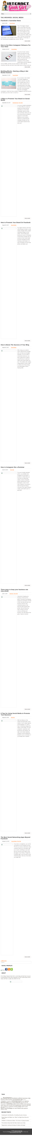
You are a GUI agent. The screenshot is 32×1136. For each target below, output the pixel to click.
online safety (3, 1105)
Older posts (4, 960)
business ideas (4, 1099)
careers (24, 1099)
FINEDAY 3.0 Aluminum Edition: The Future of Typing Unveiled (15, 1120)
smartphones (11, 1106)
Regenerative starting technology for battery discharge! (13, 1125)
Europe (23, 1101)
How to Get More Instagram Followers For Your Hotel (16, 45)
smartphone (5, 1106)
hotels (13, 1102)
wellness (2, 1109)
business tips (19, 1099)
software (23, 1106)
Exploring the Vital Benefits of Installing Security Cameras (14, 1115)
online (21, 1104)
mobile (14, 1104)
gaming (3, 1102)
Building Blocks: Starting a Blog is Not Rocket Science (14, 71)
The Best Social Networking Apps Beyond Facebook (15, 837)
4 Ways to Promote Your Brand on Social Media (15, 99)
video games (24, 1108)
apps (2, 1098)
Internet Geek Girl (18, 1130)
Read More (27, 41)
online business (27, 1104)
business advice (17, 1098)
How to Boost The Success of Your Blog (15, 345)
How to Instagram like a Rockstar (12, 467)
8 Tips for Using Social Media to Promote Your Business (15, 714)
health (7, 1102)
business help (26, 1098)
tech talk (14, 1108)
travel (19, 1108)
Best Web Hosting (18, 1132)
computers (3, 1101)
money (18, 1104)
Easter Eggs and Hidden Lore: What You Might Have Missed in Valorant (15, 1118)
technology (8, 1108)
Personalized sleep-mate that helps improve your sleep (13, 1122)
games (27, 1101)
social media (17, 1106)
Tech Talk (21, 102)
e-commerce (8, 1101)
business (7, 1098)
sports (26, 1106)
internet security (24, 1102)
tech (3, 1108)
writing (6, 1109)
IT (5, 1104)
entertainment (16, 1101)
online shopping (15, 1105)
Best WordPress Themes (21, 1131)
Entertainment (15, 102)
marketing (9, 1104)
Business (11, 593)
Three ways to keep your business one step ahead (14, 590)
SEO (2, 1106)
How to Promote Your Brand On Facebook (15, 222)
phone (20, 1105)
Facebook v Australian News (11, 20)
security (29, 1105)
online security (9, 1105)
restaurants (24, 1105)
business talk (11, 1099)
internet (17, 1102)
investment (3, 1104)
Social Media (12, 23)
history (10, 1102)
